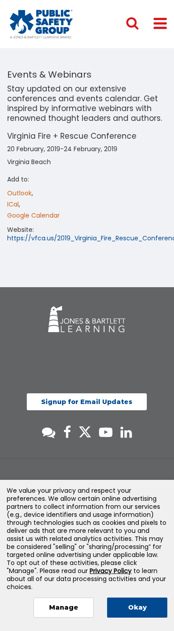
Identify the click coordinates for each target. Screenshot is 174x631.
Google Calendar (33, 215)
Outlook (19, 193)
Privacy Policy (111, 570)
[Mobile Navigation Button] (160, 23)
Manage (63, 607)
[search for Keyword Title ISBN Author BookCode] (139, 24)
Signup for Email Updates (87, 402)
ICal (13, 204)
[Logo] (41, 24)
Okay (137, 607)
